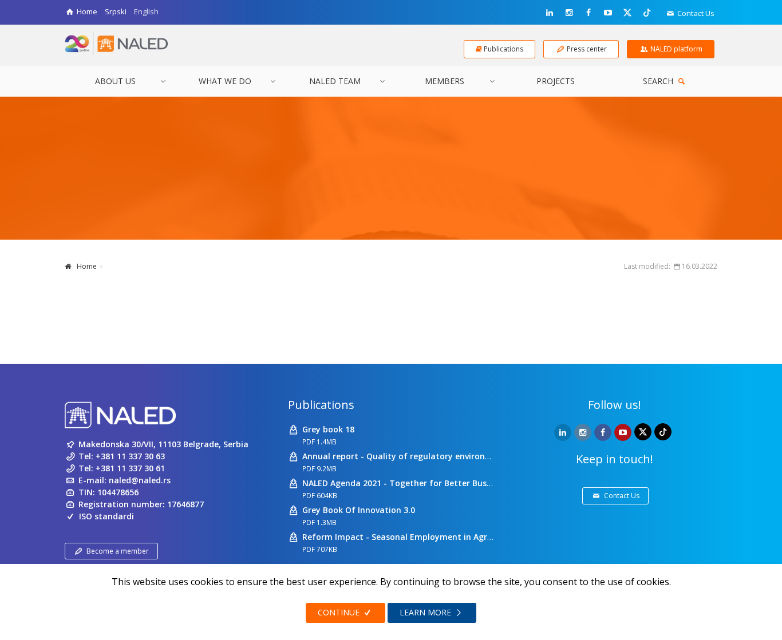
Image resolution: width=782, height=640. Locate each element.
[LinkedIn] (549, 12)
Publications (321, 404)
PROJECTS (555, 80)
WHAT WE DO (225, 80)
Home (87, 266)
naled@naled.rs (140, 480)
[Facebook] (588, 12)
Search (659, 80)
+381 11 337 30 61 (130, 468)
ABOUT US (115, 80)
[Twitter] (627, 12)
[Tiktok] (646, 12)
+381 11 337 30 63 (130, 456)
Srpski (116, 11)
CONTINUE (340, 612)
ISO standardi (106, 516)
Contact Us (695, 13)
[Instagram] (569, 12)
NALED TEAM (335, 80)
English (146, 11)
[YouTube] (608, 12)
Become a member (117, 551)
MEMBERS (444, 80)
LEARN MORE (426, 612)
